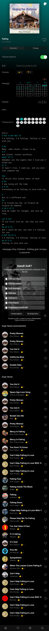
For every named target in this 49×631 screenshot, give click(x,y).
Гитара (35, 48)
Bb (29, 119)
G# (18, 125)
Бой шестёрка (14, 279)
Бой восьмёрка (15, 284)
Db (44, 119)
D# (21, 122)
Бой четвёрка (14, 288)
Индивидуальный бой (18, 307)
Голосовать (16, 314)
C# (40, 119)
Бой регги (12, 298)
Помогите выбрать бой (26, 66)
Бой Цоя (12, 293)
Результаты (32, 314)
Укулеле (13, 48)
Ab (18, 119)
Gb (40, 122)
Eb (25, 122)
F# (36, 122)
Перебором (13, 303)
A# (25, 119)
